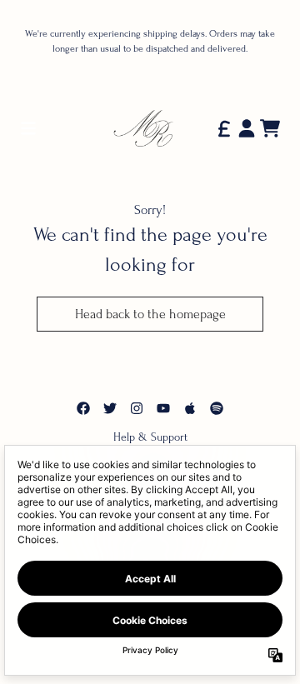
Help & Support (150, 437)
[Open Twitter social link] (110, 408)
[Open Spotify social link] (216, 408)
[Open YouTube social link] (163, 408)
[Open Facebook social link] (83, 408)
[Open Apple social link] (190, 408)
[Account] (247, 128)
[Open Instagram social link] (136, 408)
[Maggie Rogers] (149, 128)
